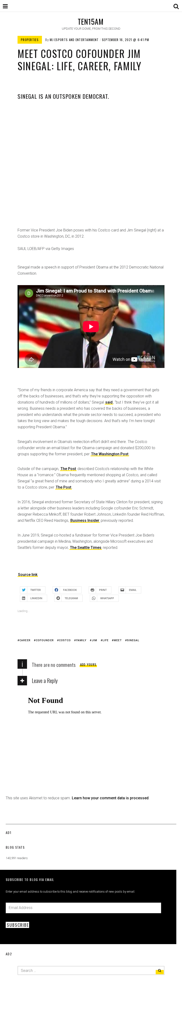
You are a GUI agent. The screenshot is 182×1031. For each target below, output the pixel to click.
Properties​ (30, 39)
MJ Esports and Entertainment (74, 39)
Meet (118, 640)
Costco (65, 640)
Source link (27, 574)
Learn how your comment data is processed (110, 798)
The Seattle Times (85, 547)
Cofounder (45, 640)
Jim (94, 640)
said (109, 402)
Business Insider (84, 520)
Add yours (88, 664)
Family (81, 640)
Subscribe (18, 925)
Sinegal (133, 640)
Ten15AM (91, 21)
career (25, 640)
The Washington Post (109, 454)
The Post (68, 468)
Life (106, 640)
